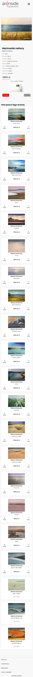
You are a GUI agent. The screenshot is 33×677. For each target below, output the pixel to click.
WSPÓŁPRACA (5, 664)
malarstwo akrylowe (12, 61)
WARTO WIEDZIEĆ (6, 672)
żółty (17, 66)
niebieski (13, 66)
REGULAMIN (4, 668)
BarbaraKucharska (7, 51)
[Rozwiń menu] (29, 4)
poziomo (10, 68)
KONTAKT (4, 659)
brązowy (8, 66)
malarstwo (10, 73)
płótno (8, 63)
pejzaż (10, 71)
